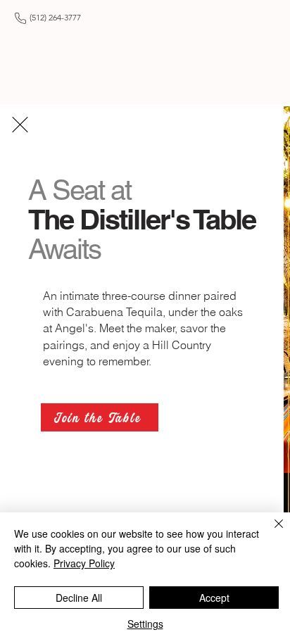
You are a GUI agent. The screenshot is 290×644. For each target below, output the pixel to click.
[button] (20, 124)
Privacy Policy (84, 563)
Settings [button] (145, 624)
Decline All (79, 598)
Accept (214, 598)
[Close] (270, 532)
